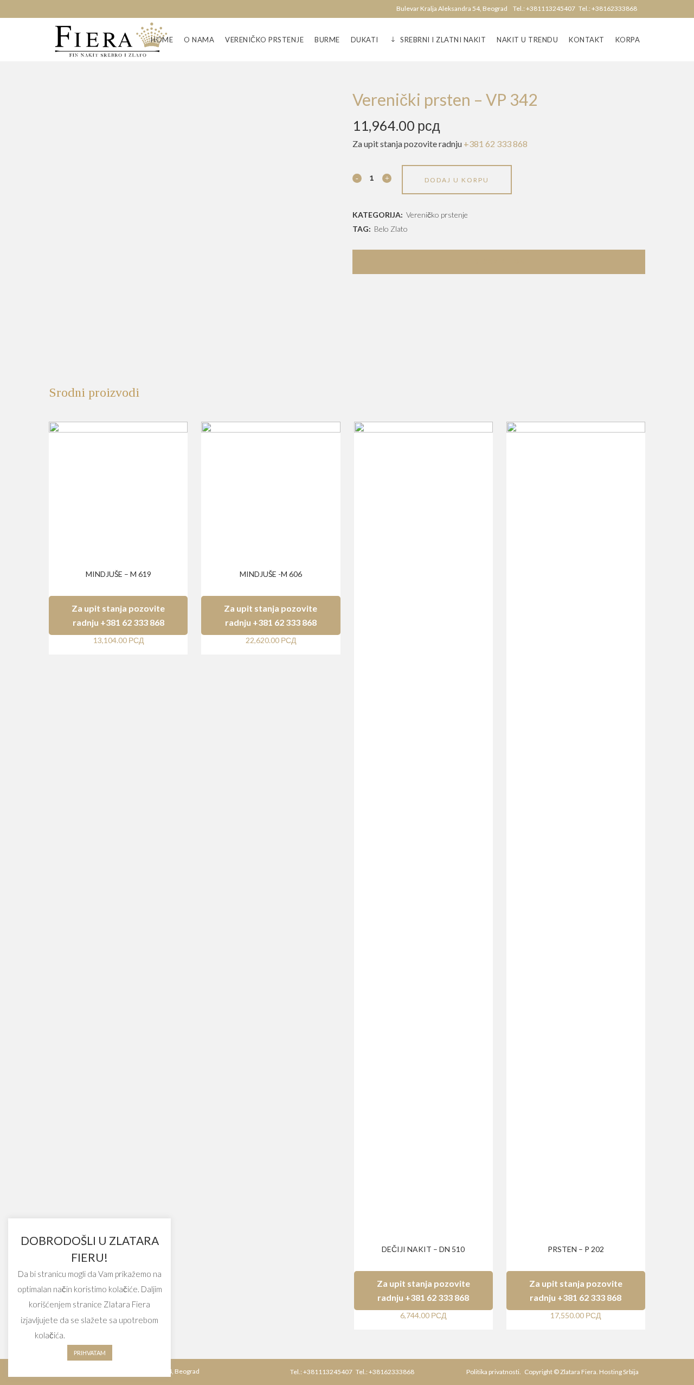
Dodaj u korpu (457, 180)
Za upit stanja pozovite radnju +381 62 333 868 (118, 615)
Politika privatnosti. (494, 1372)
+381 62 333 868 (496, 143)
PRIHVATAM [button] (90, 1352)
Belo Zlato (391, 228)
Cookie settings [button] (106, 1335)
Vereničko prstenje (437, 214)
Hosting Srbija (619, 1372)
